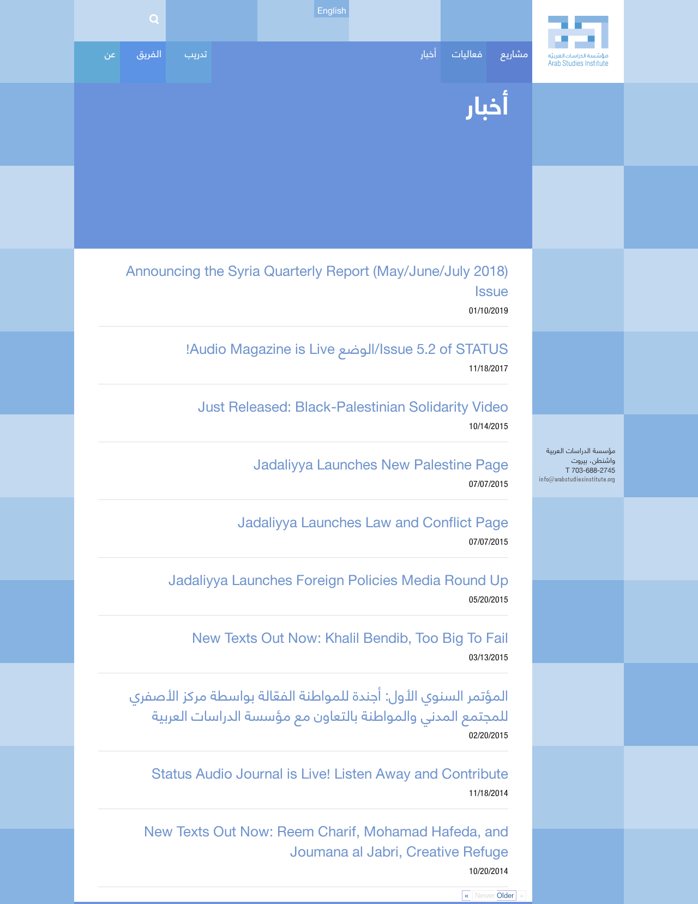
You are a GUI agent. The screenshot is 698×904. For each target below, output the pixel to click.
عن (110, 53)
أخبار (428, 53)
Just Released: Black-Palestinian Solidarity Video (353, 405)
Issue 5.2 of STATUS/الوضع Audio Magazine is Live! (347, 347)
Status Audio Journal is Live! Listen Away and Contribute (330, 772)
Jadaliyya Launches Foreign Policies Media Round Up (338, 578)
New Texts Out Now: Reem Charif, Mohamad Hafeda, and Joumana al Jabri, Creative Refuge (326, 840)
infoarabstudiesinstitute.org (578, 479)
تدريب (196, 53)
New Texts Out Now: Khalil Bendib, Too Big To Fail (350, 636)
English (331, 10)
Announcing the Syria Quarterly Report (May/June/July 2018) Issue (317, 279)
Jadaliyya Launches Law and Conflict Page (373, 521)
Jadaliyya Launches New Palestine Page (381, 463)
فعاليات (467, 53)
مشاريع (514, 53)
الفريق (149, 53)
